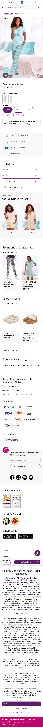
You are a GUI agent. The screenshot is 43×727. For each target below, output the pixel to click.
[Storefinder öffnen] (26, 2)
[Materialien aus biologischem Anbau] (6, 69)
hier (5, 607)
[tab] (5, 99)
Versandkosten (7, 564)
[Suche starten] (38, 7)
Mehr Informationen (22, 712)
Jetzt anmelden (19, 466)
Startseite (8, 13)
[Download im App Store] (9, 536)
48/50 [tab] (18, 115)
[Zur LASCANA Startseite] (7, 2)
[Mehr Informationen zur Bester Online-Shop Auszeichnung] (7, 501)
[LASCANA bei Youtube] (31, 477)
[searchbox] (20, 7)
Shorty (11, 232)
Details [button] (5, 170)
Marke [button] (5, 175)
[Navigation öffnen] (2, 7)
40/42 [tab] (28, 109)
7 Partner (21, 578)
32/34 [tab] (7, 109)
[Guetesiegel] (15, 521)
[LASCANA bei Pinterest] (24, 477)
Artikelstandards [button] (9, 181)
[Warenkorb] (40, 2)
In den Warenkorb (24, 562)
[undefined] (38, 218)
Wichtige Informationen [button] (12, 187)
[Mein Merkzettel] (36, 2)
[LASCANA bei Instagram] (18, 477)
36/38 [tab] (18, 109)
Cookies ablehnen (33, 607)
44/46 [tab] (7, 115)
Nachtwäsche (20, 13)
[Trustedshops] (6, 521)
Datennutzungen (13, 582)
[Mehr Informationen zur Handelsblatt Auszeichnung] (16, 501)
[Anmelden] (31, 2)
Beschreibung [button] (8, 164)
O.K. (5, 704)
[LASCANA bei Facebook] (12, 477)
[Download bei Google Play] (25, 536)
